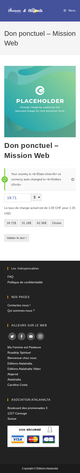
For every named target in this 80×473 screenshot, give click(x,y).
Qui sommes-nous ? (21, 310)
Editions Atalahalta (19, 363)
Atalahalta (14, 379)
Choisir (56, 223)
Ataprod (12, 374)
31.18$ (26, 223)
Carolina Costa (17, 384)
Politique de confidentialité (25, 282)
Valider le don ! (17, 238)
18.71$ (11, 223)
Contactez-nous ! (19, 305)
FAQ (10, 276)
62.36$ (41, 223)
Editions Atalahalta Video (24, 368)
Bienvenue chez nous (21, 358)
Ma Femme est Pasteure (24, 347)
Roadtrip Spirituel (19, 352)
